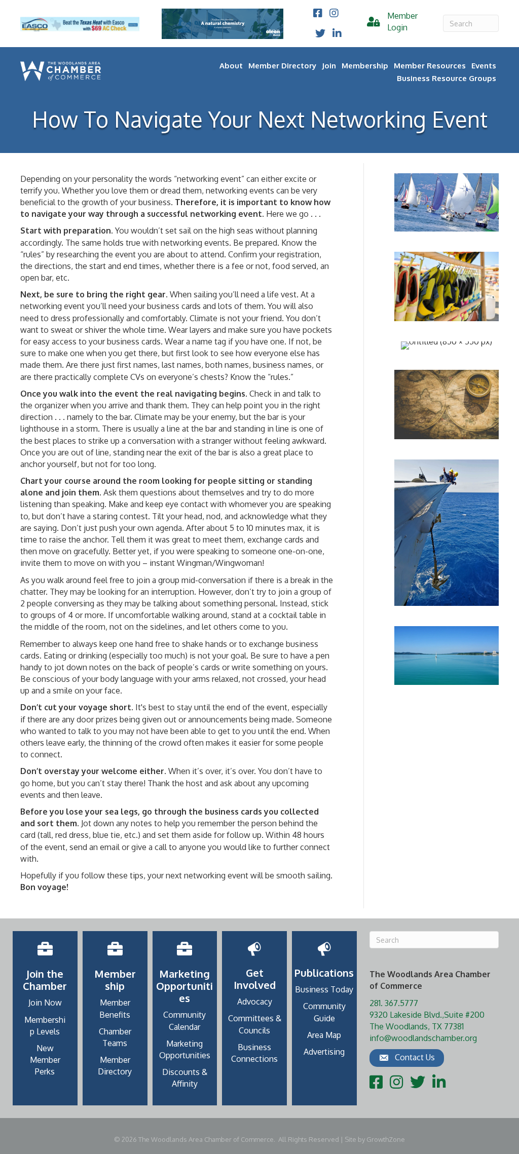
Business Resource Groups (446, 78)
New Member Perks (45, 1059)
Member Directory (282, 65)
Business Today (324, 989)
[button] (406, 1057)
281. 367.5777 (393, 1003)
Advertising (324, 1052)
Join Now (45, 1002)
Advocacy (254, 1001)
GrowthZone (385, 1139)
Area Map (324, 1035)
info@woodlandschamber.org (423, 1038)
